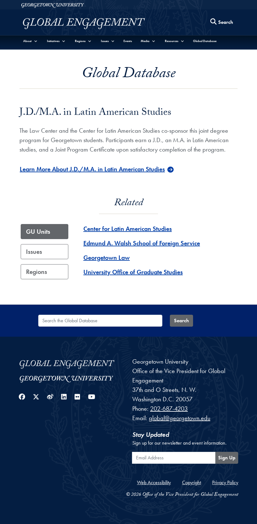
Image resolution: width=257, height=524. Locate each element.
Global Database (205, 41)
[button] (30, 40)
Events (127, 41)
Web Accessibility (154, 482)
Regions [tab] (36, 272)
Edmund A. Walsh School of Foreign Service (141, 243)
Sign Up (226, 457)
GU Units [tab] (38, 231)
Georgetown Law (106, 258)
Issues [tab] (34, 252)
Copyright (191, 482)
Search (181, 320)
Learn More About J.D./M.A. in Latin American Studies (92, 169)
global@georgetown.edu (179, 418)
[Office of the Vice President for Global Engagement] (90, 23)
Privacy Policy (225, 482)
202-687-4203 (169, 408)
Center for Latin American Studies (127, 229)
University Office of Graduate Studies (133, 272)
